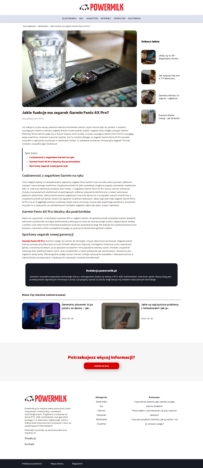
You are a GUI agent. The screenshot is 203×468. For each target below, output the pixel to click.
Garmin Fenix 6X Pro (33, 241)
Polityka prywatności (32, 463)
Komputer (120, 18)
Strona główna (29, 26)
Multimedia (134, 18)
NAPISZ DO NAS (101, 366)
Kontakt (29, 444)
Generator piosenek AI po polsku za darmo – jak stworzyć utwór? (77, 306)
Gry (81, 18)
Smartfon (92, 18)
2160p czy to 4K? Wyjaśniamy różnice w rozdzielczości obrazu (169, 57)
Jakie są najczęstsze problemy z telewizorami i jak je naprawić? (160, 306)
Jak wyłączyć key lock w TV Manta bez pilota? (169, 77)
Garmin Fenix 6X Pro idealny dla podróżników (54, 161)
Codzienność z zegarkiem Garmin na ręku (51, 157)
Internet (106, 18)
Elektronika (69, 18)
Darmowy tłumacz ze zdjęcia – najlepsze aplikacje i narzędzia (169, 97)
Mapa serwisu (57, 463)
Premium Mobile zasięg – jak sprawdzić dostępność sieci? (170, 117)
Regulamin (77, 463)
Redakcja (30, 438)
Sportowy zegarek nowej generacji (48, 166)
